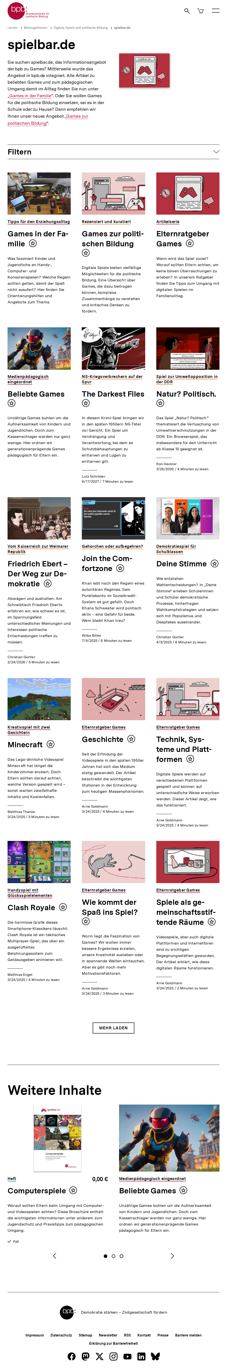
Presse (162, 1335)
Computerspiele (37, 1190)
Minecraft (26, 744)
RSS (127, 1335)
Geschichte (103, 739)
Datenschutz (61, 1335)
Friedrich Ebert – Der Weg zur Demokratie (37, 573)
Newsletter (108, 1335)
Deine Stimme (182, 563)
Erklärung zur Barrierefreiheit (113, 1343)
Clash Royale (32, 907)
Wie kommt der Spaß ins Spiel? (110, 907)
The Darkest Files (113, 394)
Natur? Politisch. (186, 394)
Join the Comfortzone (107, 563)
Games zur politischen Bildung (113, 238)
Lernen (13, 28)
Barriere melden (188, 1335)
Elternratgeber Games (182, 238)
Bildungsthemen (35, 28)
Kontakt (144, 1335)
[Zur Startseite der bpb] (29, 18)
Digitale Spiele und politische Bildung (81, 28)
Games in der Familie (30, 96)
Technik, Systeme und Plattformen (184, 749)
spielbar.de (122, 28)
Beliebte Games (36, 394)
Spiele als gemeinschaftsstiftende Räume (186, 912)
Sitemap (85, 1335)
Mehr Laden (113, 1028)
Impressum (34, 1335)
